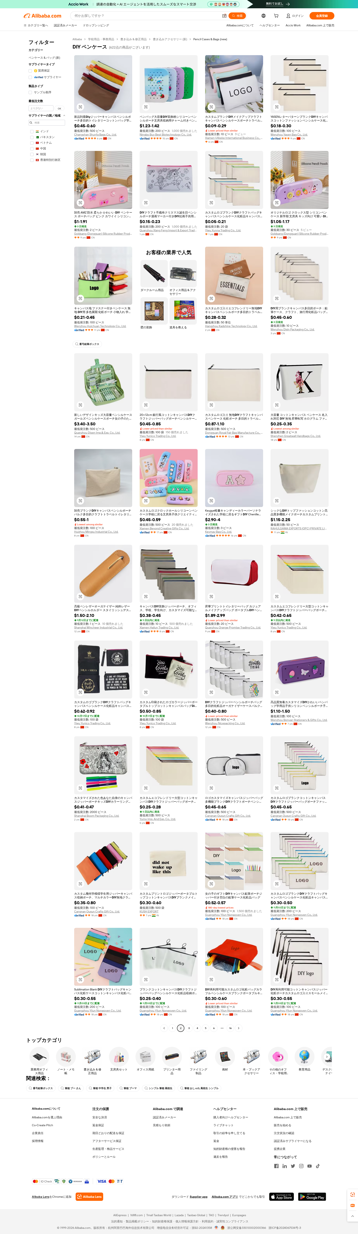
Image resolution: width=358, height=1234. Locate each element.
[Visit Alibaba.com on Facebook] (276, 1166)
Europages (239, 1215)
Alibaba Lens (40, 1196)
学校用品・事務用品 (101, 39)
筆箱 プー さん (73, 1088)
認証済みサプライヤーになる (293, 1141)
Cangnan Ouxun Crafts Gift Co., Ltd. (228, 815)
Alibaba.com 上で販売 (288, 1117)
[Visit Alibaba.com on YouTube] (309, 1166)
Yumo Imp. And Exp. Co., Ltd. (158, 819)
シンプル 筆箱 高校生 (160, 1088)
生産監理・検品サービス (108, 1148)
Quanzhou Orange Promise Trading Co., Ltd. (233, 627)
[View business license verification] (216, 1228)
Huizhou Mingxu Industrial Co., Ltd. (96, 531)
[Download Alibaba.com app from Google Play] (312, 1197)
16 (230, 1028)
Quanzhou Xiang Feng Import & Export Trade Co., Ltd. (169, 230)
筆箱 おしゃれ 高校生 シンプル (201, 1088)
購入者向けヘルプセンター (230, 1117)
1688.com (136, 1215)
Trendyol (223, 1215)
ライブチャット (223, 1125)
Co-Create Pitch (42, 1125)
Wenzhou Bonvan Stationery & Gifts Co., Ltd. (299, 720)
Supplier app (199, 1196)
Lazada (179, 1215)
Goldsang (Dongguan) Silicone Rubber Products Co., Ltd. (103, 233)
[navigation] (47, 534)
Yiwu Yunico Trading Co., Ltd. (158, 436)
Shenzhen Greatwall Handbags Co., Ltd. (296, 436)
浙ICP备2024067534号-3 (284, 1227)
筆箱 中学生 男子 (102, 1088)
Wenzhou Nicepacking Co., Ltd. (225, 723)
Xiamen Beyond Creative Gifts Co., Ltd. (164, 528)
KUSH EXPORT (149, 911)
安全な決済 (99, 1117)
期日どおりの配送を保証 (108, 1133)
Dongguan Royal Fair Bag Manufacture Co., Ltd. (234, 432)
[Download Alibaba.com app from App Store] (281, 1197)
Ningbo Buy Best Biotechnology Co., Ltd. (166, 134)
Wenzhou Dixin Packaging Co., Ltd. (292, 329)
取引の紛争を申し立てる (229, 1133)
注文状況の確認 (284, 1133)
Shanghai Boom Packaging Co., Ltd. (96, 815)
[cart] (277, 16)
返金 (216, 1141)
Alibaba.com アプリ (225, 1196)
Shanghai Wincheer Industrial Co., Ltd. (98, 627)
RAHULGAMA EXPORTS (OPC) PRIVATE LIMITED (300, 528)
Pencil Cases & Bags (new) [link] (210, 39)
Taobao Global (196, 1215)
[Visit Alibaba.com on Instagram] (301, 1166)
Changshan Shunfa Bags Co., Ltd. (95, 134)
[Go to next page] (238, 1028)
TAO (211, 1215)
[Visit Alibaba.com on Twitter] (292, 1166)
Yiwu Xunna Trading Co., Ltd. (223, 230)
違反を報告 (220, 1156)
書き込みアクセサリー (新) (170, 39)
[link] (352, 1194)
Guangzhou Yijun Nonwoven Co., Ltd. (228, 914)
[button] (224, 15)
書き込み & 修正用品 (133, 39)
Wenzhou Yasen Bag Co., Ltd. (289, 134)
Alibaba (77, 39)
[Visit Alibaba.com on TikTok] (317, 1166)
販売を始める (282, 1125)
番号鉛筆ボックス (89, 344)
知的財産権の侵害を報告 (229, 1148)
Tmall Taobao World (158, 1215)
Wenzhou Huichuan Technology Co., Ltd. (100, 326)
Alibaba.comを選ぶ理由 (47, 1117)
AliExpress (120, 1215)
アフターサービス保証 (106, 1141)
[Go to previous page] (164, 1028)
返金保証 (98, 1125)
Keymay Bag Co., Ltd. (218, 531)
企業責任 (38, 1133)
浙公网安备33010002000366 (246, 1227)
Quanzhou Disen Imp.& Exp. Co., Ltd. (97, 432)
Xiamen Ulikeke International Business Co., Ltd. (234, 138)
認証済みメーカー (164, 1117)
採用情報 (38, 1141)
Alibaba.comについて (46, 1108)
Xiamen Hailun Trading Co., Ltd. (159, 627)
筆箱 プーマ (130, 1088)
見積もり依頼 (161, 1125)
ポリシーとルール (104, 1156)
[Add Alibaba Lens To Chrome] (89, 1197)
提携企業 (279, 1148)
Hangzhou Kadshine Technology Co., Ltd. (231, 326)
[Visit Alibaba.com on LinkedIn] (284, 1166)
